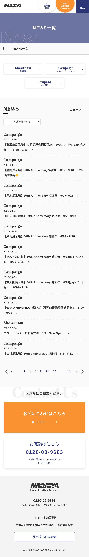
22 (55, 371)
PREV (12, 371)
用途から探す (24, 525)
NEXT (77, 371)
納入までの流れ (44, 525)
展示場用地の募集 (44, 536)
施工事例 (51, 517)
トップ (39, 517)
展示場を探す (65, 525)
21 (47, 371)
